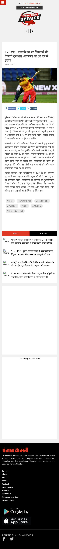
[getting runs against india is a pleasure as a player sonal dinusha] (6, 251)
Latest (16, 233)
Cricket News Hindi (15, 211)
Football (5, 484)
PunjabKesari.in (32, 3)
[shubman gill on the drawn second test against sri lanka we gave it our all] (6, 274)
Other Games (7, 487)
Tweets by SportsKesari (29, 359)
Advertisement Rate (10, 497)
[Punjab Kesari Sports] (29, 18)
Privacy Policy (8, 500)
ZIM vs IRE (36, 206)
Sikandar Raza (42, 201)
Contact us (6, 494)
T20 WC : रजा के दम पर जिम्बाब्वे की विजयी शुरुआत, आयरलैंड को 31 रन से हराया (26, 56)
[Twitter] (32, 31)
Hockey (5, 477)
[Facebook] (26, 31)
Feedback (6, 490)
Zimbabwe (12, 206)
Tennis (4, 481)
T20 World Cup (24, 201)
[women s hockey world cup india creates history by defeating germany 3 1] (6, 240)
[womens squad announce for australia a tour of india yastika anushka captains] (6, 263)
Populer (43, 233)
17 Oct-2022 (10, 64)
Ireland (24, 206)
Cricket (10, 201)
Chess (4, 474)
